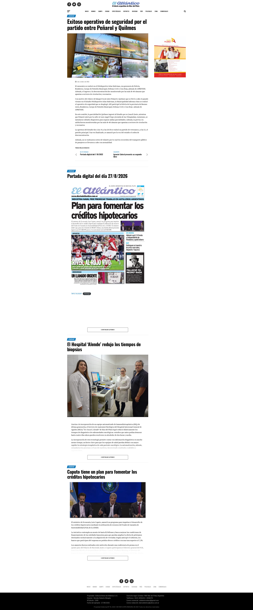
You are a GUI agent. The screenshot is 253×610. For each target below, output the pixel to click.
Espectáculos (116, 11)
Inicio (87, 11)
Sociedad (134, 11)
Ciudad (107, 11)
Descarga (87, 293)
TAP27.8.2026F (76, 294)
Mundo (93, 11)
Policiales (148, 11)
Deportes (126, 11)
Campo (100, 11)
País (141, 11)
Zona (156, 11)
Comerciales (164, 11)
